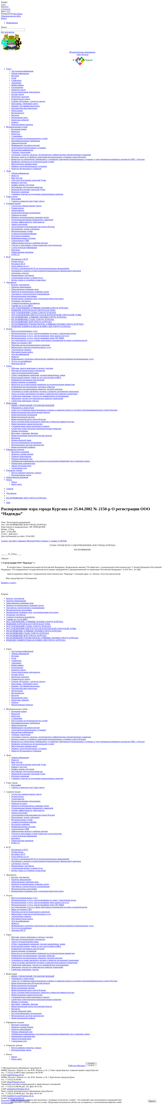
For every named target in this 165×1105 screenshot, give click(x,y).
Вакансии (15, 131)
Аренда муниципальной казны (25, 373)
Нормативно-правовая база (23, 463)
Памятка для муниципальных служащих (29, 166)
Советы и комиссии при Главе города (27, 201)
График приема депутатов (22, 185)
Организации (17, 87)
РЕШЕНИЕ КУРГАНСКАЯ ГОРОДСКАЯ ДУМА (33, 310)
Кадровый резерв (19, 129)
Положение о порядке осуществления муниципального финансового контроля (46, 271)
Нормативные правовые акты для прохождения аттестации (37, 298)
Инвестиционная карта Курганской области (30, 412)
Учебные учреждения (20, 152)
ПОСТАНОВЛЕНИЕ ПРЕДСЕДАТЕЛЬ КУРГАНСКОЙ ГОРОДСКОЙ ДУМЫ (46, 315)
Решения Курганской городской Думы (28, 189)
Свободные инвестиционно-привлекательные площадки (36, 428)
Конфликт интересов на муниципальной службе (32, 162)
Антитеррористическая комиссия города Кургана (33, 227)
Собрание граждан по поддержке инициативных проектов (37, 194)
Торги (8, 366)
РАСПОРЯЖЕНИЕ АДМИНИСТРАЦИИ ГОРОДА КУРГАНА (39, 317)
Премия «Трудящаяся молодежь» (25, 106)
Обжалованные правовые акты (25, 289)
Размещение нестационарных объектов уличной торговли (37, 389)
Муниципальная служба (16, 127)
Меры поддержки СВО (21, 343)
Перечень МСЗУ (18, 363)
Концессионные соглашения (23, 382)
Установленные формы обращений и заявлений (32, 220)
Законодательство (19, 143)
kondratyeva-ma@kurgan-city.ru (20, 1096)
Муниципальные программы (24, 296)
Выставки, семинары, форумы (24, 433)
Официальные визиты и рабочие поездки (29, 243)
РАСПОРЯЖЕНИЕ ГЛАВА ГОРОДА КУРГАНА (32, 319)
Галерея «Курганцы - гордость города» (28, 101)
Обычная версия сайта (11, 16)
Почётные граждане (20, 97)
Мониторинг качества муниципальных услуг (31, 347)
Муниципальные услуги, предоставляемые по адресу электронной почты (43, 333)
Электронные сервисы (21, 350)
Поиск (9, 480)
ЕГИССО (15, 254)
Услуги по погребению (21, 361)
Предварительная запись (22, 352)
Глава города (12, 196)
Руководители (17, 208)
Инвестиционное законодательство (26, 424)
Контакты (15, 250)
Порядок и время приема (22, 454)
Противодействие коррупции (24, 108)
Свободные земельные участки (25, 401)
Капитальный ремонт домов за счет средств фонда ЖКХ (36, 377)
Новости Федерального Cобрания (26, 169)
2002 (8, 502)
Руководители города (20, 99)
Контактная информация (22, 150)
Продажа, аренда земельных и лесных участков (32, 368)
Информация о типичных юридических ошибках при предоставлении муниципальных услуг (52, 359)
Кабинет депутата (19, 182)
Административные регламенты (25, 303)
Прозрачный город (19, 117)
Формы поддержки (19, 431)
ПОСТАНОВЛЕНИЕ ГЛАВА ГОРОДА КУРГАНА (33, 312)
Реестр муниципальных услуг (24, 331)
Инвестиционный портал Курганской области (31, 435)
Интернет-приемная (20, 192)
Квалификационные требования (25, 141)
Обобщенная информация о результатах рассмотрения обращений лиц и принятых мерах (50, 461)
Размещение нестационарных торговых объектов (33, 387)
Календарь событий (20, 120)
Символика (16, 80)
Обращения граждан (15, 449)
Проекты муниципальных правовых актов (30, 217)
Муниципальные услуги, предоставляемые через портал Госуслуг (40, 336)
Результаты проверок (20, 236)
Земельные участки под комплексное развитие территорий (37, 398)
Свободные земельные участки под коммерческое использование (40, 396)
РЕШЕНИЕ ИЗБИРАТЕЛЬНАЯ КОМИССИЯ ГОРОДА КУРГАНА (41, 326)
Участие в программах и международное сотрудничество (36, 245)
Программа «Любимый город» (24, 104)
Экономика (16, 83)
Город (8, 69)
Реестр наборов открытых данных (26, 473)
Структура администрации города (26, 206)
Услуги (9, 329)
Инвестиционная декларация (24, 415)
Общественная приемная (22, 252)
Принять (152, 1101)
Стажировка (16, 136)
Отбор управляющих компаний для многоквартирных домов (38, 375)
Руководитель (17, 261)
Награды (15, 115)
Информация (12, 23)
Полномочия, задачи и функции (25, 229)
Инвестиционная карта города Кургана (28, 419)
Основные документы (21, 301)
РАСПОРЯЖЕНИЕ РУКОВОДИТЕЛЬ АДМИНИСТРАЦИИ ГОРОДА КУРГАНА (47, 324)
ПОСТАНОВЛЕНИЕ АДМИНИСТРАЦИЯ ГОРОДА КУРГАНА (39, 308)
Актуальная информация (22, 71)
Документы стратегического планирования (30, 294)
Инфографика (17, 85)
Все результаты (7, 32)
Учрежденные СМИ (20, 240)
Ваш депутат (17, 178)
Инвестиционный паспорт (23, 417)
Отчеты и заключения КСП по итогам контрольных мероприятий (40, 268)
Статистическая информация (24, 247)
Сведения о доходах (20, 273)
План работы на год (20, 266)
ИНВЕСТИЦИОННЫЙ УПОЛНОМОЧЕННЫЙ (32, 405)
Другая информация (20, 354)
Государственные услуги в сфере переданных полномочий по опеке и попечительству (49, 340)
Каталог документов (20, 285)
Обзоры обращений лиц (21, 459)
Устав (13, 78)
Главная (9, 489)
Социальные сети (19, 468)
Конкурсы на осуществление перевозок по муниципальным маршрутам (43, 384)
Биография (16, 199)
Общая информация (20, 73)
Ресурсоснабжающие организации (26, 442)
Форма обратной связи (21, 440)
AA (2, 9)
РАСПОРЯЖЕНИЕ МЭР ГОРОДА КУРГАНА (31, 322)
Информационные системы (23, 238)
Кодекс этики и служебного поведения (28, 280)
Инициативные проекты (22, 124)
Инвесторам (11, 403)
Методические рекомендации (24, 164)
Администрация (13, 203)
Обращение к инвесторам (22, 408)
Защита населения (19, 224)
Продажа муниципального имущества (28, 370)
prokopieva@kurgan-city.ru (18, 1089)
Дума (8, 171)
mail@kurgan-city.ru (15, 1075)
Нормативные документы (22, 275)
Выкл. (20, 14)
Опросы (14, 122)
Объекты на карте (19, 215)
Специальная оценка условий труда (27, 278)
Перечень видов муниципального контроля (30, 345)
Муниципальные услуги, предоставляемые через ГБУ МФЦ (37, 338)
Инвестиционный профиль (23, 447)
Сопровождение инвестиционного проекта (30, 426)
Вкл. (15, 14)
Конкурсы (15, 134)
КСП (8, 257)
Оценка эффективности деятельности (27, 222)
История (15, 76)
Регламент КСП (18, 264)
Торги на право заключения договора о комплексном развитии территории (44, 394)
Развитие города (18, 90)
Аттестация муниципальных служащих (28, 148)
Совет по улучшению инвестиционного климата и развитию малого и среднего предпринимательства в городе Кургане (64, 410)
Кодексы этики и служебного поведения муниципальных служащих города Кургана (48, 157)
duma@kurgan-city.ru (16, 1082)
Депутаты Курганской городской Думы (28, 180)
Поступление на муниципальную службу (29, 138)
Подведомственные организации (25, 213)
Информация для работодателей (25, 145)
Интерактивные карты (21, 475)
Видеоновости (17, 113)
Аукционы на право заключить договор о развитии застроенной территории (45, 391)
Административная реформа (23, 234)
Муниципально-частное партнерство (27, 445)
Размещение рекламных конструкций (27, 380)
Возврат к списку (8, 583)
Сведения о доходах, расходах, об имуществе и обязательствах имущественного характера (51, 155)
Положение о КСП (19, 259)
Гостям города (17, 94)
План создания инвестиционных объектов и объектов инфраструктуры (42, 422)
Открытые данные (14, 470)
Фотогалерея (17, 110)
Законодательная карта (21, 466)
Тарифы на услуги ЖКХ (22, 305)
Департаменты (17, 210)
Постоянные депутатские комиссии (27, 187)
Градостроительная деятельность (25, 92)
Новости (15, 175)
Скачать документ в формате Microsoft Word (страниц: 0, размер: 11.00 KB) (34, 541)
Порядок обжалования (21, 287)
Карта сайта (16, 484)
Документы (11, 282)
